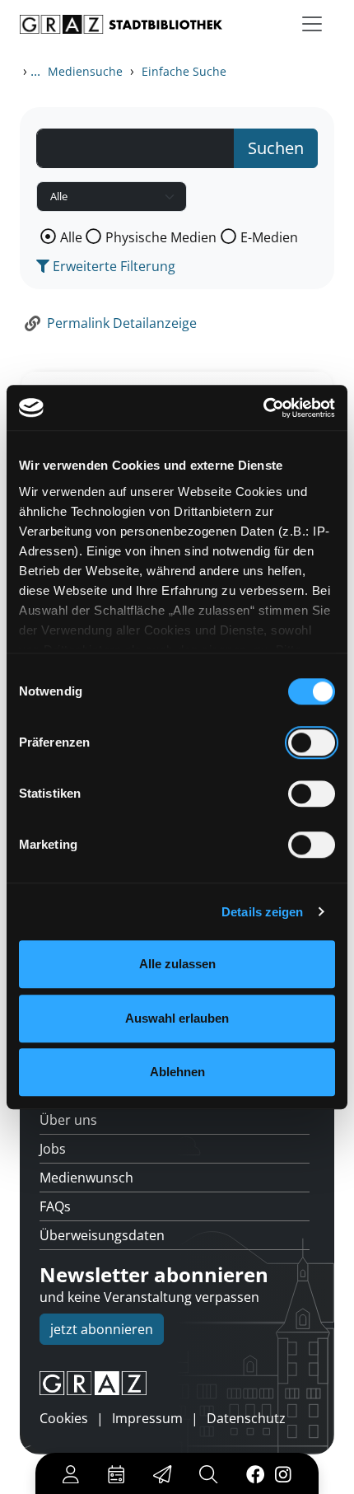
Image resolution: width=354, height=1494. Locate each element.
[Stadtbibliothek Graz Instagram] (283, 1473)
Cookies (64, 1418)
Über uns (68, 1120)
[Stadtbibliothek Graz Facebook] (254, 1473)
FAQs (55, 1206)
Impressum (147, 1418)
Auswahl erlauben (177, 1018)
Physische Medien (161, 237)
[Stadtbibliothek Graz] (121, 24)
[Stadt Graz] (177, 1383)
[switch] (311, 742)
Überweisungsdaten (102, 1235)
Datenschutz (246, 1418)
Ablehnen (177, 1072)
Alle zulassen (177, 964)
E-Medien (269, 237)
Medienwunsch (86, 1178)
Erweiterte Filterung (112, 266)
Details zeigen (262, 912)
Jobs (53, 1149)
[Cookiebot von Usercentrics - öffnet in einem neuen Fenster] (263, 408)
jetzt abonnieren (101, 1329)
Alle (71, 237)
